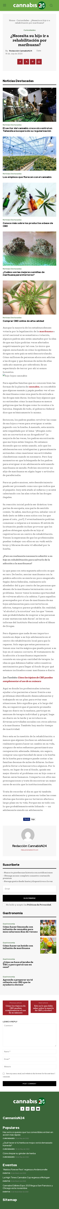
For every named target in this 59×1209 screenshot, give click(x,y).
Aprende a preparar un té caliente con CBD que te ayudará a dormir (18, 982)
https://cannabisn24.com (29, 850)
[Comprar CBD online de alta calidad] (29, 297)
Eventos (6, 1173)
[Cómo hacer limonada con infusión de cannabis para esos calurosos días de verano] (48, 928)
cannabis (34, 386)
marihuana (46, 331)
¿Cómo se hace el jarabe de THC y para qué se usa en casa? (18, 964)
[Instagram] (28, 1109)
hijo (33, 819)
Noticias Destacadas (12, 125)
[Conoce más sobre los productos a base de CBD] (29, 200)
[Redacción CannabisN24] (29, 835)
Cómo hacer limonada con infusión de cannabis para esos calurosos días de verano (20, 929)
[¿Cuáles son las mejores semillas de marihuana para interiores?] (29, 248)
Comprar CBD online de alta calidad (23, 320)
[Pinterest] (32, 61)
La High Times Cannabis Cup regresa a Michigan (26, 1177)
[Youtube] (38, 1109)
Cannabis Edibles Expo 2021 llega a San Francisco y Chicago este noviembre (28, 1187)
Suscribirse (29, 898)
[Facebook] (20, 61)
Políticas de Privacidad (39, 905)
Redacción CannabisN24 (20, 51)
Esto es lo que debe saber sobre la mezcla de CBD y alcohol (43, 1008)
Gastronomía (9, 924)
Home (12, 20)
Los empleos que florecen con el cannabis (27, 177)
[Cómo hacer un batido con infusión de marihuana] (48, 946)
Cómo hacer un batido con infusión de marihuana (18, 947)
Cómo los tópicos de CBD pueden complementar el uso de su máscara (15, 1009)
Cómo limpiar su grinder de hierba (19, 1153)
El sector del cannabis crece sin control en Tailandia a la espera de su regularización (27, 129)
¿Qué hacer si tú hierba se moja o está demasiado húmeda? (27, 1144)
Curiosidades (23, 20)
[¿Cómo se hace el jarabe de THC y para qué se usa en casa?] (48, 963)
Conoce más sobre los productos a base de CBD (28, 224)
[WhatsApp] (39, 61)
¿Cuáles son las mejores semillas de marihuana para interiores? (24, 273)
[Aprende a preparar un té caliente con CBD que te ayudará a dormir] (48, 981)
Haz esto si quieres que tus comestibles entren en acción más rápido (28, 1133)
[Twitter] (26, 61)
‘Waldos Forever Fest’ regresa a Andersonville (25, 1169)
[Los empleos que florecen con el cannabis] (29, 154)
